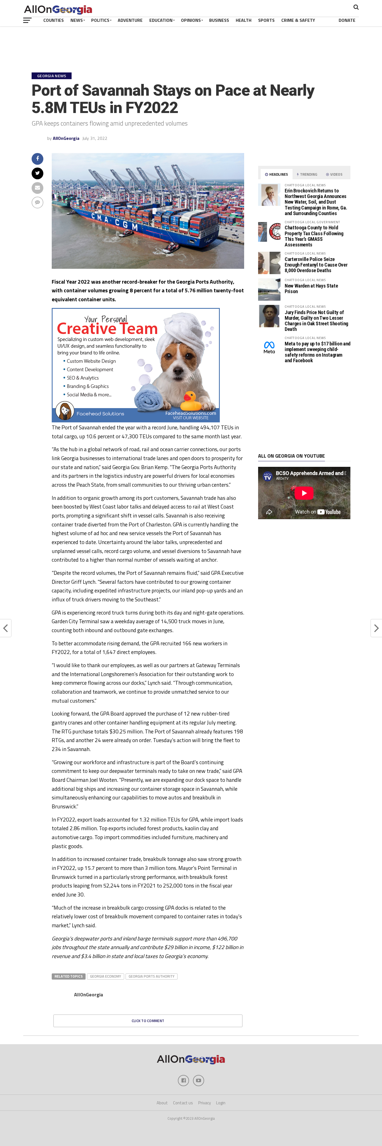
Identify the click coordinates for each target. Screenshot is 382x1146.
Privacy (204, 1103)
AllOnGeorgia (66, 138)
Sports (266, 20)
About (162, 1103)
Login (220, 1103)
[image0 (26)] (136, 420)
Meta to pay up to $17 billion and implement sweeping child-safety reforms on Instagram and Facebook (317, 352)
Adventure (130, 20)
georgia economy (105, 976)
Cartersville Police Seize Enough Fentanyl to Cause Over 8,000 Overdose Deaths (316, 264)
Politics (100, 20)
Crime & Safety (298, 20)
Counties (53, 20)
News (76, 20)
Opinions (191, 20)
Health (243, 20)
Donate (347, 20)
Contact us (183, 1103)
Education (161, 20)
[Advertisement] (304, 408)
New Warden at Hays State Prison (311, 288)
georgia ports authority (152, 976)
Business (219, 20)
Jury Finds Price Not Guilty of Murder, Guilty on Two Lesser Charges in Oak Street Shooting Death (316, 320)
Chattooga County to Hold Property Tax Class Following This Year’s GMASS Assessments (314, 236)
